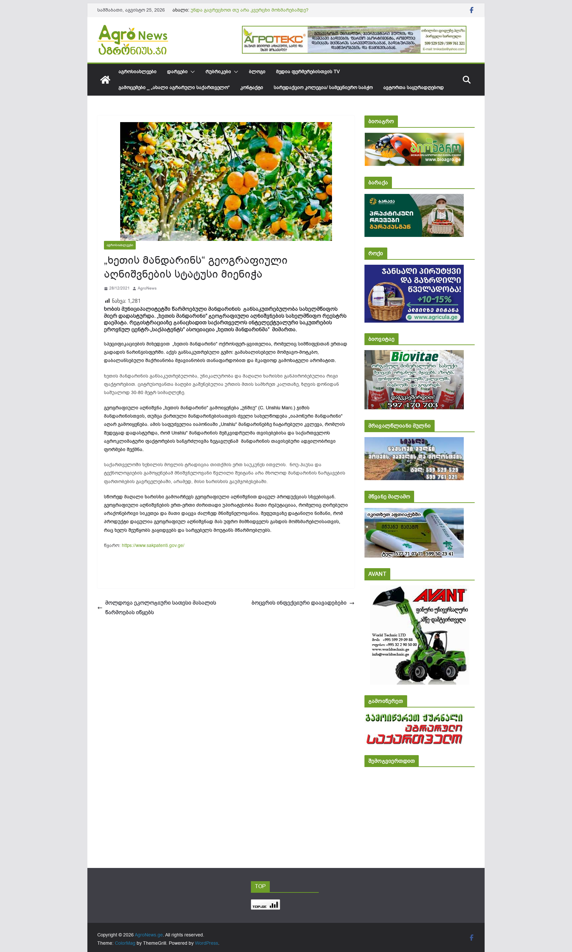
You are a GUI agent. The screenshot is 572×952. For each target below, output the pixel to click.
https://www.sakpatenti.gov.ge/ (153, 545)
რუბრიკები (218, 71)
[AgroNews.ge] (105, 80)
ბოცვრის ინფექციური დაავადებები (299, 603)
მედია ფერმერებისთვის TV (308, 71)
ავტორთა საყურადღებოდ (413, 87)
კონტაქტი (251, 87)
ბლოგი (257, 71)
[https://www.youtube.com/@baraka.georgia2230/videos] (414, 198)
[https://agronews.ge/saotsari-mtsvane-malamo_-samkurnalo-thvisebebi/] (414, 512)
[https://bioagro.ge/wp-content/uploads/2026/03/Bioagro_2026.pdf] (414, 137)
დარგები (177, 71)
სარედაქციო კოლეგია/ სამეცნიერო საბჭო (323, 87)
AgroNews (147, 288)
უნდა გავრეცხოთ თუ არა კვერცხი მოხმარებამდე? (250, 10)
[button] (191, 71)
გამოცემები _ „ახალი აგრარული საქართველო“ (174, 87)
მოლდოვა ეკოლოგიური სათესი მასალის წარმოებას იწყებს (160, 607)
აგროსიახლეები (138, 71)
